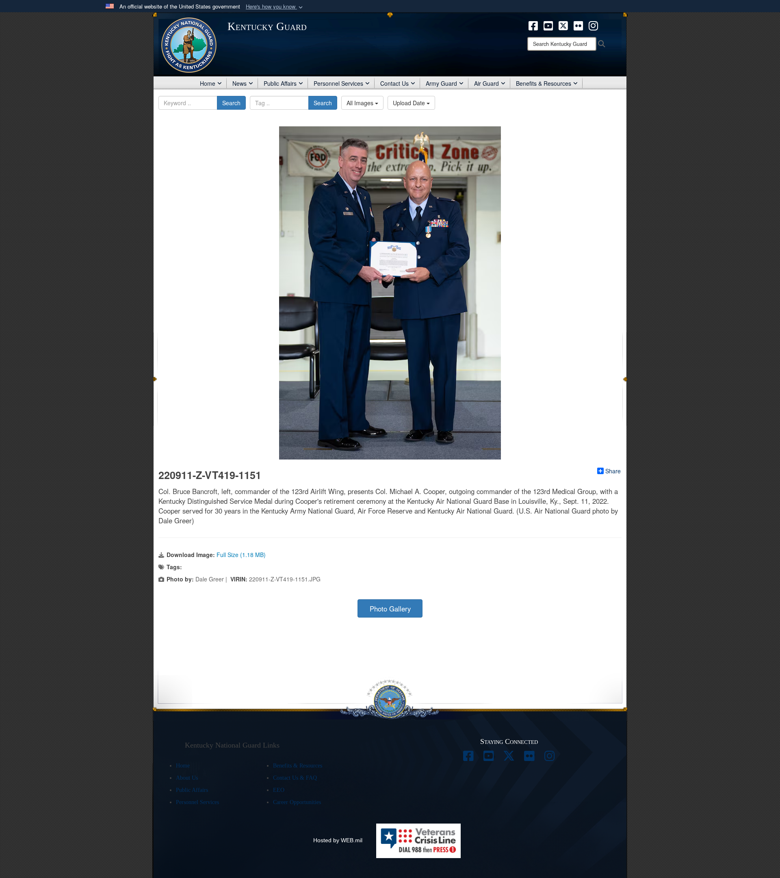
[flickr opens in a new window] (578, 25)
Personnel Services (338, 83)
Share (613, 471)
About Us (187, 778)
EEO (278, 790)
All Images (361, 103)
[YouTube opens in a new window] (548, 25)
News (239, 83)
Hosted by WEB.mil (337, 840)
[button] (275, 6)
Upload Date (410, 103)
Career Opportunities (297, 802)
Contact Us (394, 83)
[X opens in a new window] (563, 25)
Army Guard (441, 83)
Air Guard (486, 83)
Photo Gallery (390, 609)
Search (231, 103)
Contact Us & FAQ (295, 778)
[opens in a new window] (468, 758)
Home (207, 83)
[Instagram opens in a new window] (593, 25)
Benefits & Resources (543, 83)
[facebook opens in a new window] (533, 25)
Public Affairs (280, 83)
